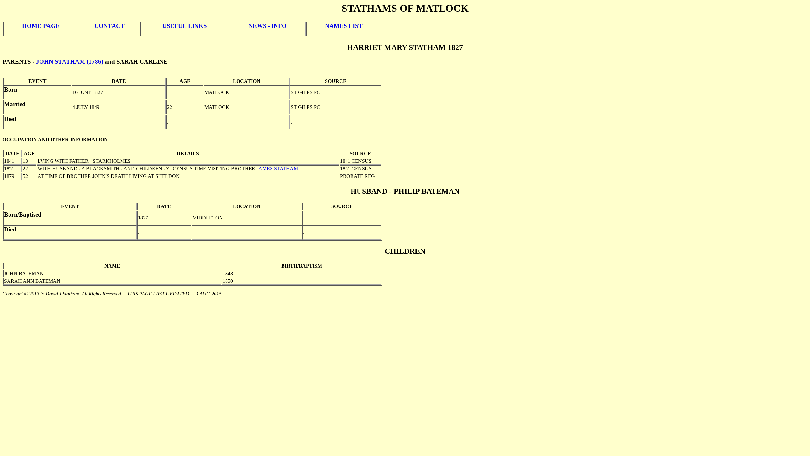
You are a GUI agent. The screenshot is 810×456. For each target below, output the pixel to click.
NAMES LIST (344, 25)
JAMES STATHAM (276, 168)
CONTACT (109, 25)
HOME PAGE (41, 25)
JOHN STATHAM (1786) (69, 61)
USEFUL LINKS (184, 25)
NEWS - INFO (267, 25)
